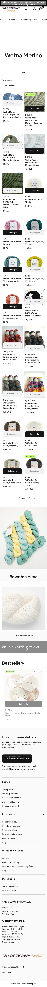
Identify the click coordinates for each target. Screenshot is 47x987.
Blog (4, 870)
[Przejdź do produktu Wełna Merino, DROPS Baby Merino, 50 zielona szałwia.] (34, 102)
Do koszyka (34, 109)
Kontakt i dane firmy (10, 862)
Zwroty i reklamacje (10, 802)
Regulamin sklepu (9, 822)
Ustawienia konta (9, 890)
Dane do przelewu (9, 830)
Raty (4, 842)
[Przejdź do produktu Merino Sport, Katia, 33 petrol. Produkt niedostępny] (34, 225)
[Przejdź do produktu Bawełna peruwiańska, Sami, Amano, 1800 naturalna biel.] (23, 608)
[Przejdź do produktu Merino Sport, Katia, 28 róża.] (12, 225)
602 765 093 (7, 907)
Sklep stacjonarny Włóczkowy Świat (18, 866)
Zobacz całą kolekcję (23, 635)
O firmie (5, 858)
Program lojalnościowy (12, 834)
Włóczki (12, 19)
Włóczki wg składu (29, 19)
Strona (22, 498)
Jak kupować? (8, 789)
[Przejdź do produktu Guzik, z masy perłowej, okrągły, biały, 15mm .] (23, 688)
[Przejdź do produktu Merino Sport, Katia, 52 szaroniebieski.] (12, 262)
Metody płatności (10, 793)
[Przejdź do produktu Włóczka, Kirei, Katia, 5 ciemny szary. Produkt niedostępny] (34, 464)
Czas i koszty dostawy (11, 798)
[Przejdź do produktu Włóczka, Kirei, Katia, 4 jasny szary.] (12, 464)
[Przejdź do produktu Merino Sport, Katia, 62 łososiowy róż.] (12, 299)
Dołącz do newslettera (17, 758)
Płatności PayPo (9, 838)
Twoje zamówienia (10, 886)
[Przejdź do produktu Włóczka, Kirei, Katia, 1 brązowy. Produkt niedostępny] (12, 427)
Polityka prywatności (11, 826)
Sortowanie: (7, 80)
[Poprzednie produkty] (13, 498)
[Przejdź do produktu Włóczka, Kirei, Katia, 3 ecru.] (34, 427)
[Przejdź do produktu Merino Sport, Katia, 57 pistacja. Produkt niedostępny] (34, 262)
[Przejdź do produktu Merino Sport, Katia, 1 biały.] (34, 183)
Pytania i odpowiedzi (11, 806)
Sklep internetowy (22, 984)
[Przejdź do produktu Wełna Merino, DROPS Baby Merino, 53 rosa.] (34, 144)
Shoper (19, 967)
